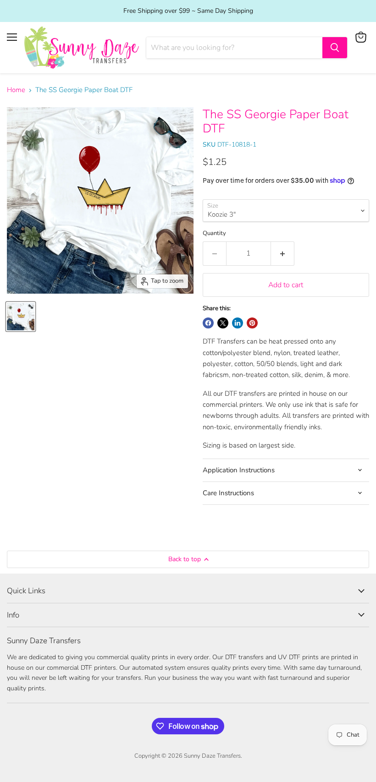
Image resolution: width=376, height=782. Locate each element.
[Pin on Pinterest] (252, 322)
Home (16, 90)
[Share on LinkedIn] (237, 322)
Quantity (214, 233)
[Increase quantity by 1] (282, 253)
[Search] (334, 47)
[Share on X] (222, 322)
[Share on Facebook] (208, 322)
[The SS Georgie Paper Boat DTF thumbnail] (20, 316)
